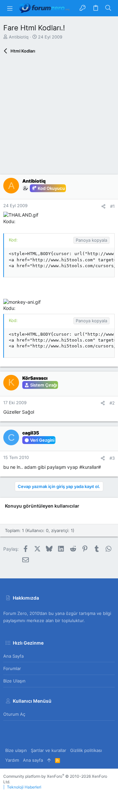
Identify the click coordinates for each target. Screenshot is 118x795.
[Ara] (108, 8)
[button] (9, 8)
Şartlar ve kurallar (48, 750)
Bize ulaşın (14, 680)
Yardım (12, 760)
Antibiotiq (19, 36)
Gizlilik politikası (86, 750)
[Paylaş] (103, 206)
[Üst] (49, 760)
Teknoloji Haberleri (24, 787)
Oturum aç (14, 714)
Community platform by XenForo (55, 779)
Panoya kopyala (91, 240)
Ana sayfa (13, 656)
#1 (112, 206)
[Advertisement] (59, 116)
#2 (112, 402)
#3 (112, 458)
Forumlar (12, 668)
